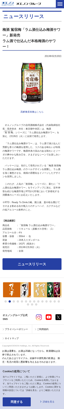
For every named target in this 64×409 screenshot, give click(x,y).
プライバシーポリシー (16, 329)
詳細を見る (48, 401)
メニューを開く (60, 4)
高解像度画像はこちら (32, 111)
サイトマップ (12, 338)
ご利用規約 (43, 329)
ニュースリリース (32, 264)
